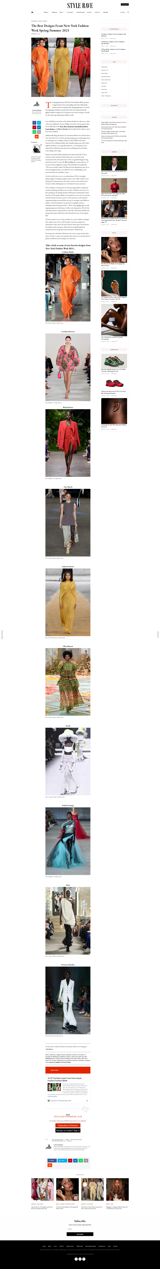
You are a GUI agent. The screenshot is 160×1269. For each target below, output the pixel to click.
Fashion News (104, 92)
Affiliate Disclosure (90, 1246)
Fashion (40, 21)
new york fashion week (76, 1139)
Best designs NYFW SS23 (57, 1139)
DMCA (109, 1246)
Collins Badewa (36, 110)
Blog (55, 1246)
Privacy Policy (67, 1062)
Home (44, 1246)
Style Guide (39, 1204)
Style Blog (103, 86)
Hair (112, 1204)
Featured (67, 1139)
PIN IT (68, 288)
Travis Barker (50, 129)
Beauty (58, 1204)
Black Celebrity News (106, 79)
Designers (34, 21)
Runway (45, 21)
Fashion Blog (104, 67)
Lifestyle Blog (104, 73)
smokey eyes (80, 205)
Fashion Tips (104, 83)
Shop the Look (104, 70)
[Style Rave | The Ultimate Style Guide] (80, 5)
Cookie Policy (101, 1246)
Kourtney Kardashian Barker (78, 126)
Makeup (63, 1204)
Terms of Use (79, 1246)
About (50, 1246)
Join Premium (125, 4)
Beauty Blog (104, 89)
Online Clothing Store (106, 96)
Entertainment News (105, 76)
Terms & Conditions (54, 1062)
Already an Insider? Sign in (68, 1130)
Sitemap (115, 1246)
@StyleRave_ (49, 1049)
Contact (61, 1246)
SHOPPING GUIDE (70, 1204)
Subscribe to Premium (68, 1125)
